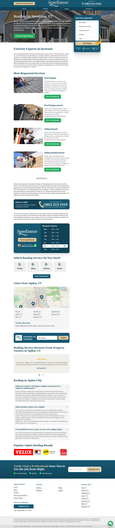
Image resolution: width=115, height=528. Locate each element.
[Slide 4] (44, 374)
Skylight (81, 34)
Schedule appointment (24, 36)
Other (80, 39)
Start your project (41, 276)
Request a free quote (24, 3)
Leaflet (67, 307)
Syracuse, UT (55, 314)
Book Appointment (27, 240)
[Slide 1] (39, 374)
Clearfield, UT (55, 311)
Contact (16, 492)
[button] (42, 297)
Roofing (45, 9)
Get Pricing (87, 43)
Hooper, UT (36, 314)
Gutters (60, 490)
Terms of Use (80, 526)
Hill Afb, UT (37, 311)
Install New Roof (84, 30)
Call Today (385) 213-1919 (23, 510)
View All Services (41, 178)
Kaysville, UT (37, 317)
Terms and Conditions (20, 495)
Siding (67, 9)
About (15, 490)
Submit (63, 338)
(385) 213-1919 (27, 246)
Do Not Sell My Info (71, 526)
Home (24, 9)
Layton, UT (18, 314)
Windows (39, 490)
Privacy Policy (18, 498)
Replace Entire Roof (85, 26)
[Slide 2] (40, 374)
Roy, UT (18, 311)
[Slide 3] (42, 374)
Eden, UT (18, 317)
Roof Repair (82, 22)
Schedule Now (23, 506)
